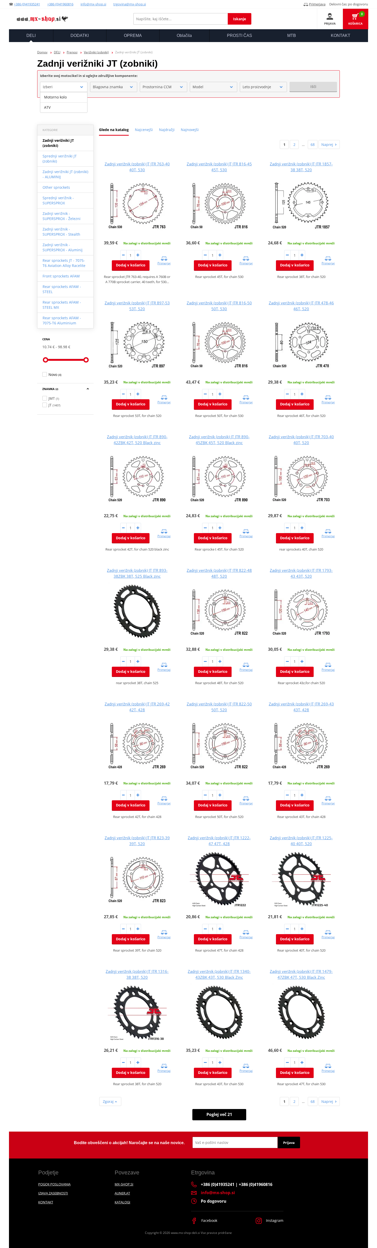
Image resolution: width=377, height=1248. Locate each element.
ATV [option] (47, 107)
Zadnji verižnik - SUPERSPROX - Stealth (61, 232)
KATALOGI (122, 1202)
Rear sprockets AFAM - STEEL (62, 289)
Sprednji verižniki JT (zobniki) (60, 159)
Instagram (274, 1220)
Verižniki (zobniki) (96, 52)
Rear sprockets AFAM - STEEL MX (62, 305)
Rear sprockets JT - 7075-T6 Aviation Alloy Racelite (64, 263)
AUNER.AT (122, 1193)
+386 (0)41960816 (60, 4)
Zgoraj (109, 1101)
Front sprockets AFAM (61, 276)
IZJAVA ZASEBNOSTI (53, 1193)
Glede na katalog (114, 129)
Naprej (327, 144)
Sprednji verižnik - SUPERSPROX (58, 200)
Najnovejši (190, 129)
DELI (57, 52)
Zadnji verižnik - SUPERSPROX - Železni (62, 216)
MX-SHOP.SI (124, 1184)
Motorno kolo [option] (55, 97)
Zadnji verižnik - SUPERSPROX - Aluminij (63, 247)
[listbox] (63, 102)
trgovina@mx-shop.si (129, 4)
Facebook (208, 1220)
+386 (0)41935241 (27, 4)
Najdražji (167, 129)
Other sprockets (56, 187)
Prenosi (72, 52)
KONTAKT (45, 1202)
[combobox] (63, 87)
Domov (42, 52)
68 (313, 144)
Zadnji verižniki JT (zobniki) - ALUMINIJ (65, 174)
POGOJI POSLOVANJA (54, 1184)
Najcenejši (144, 129)
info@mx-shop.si (93, 4)
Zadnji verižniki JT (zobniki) (58, 143)
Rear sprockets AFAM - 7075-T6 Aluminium (62, 320)
